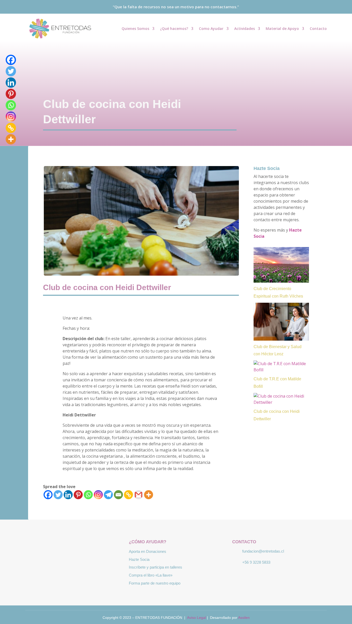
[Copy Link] (128, 494)
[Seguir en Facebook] (308, 7)
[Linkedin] (68, 494)
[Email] (118, 494)
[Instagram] (98, 494)
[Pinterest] (78, 494)
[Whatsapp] (88, 494)
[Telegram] (108, 494)
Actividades (244, 29)
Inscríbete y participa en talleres (155, 567)
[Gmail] (138, 494)
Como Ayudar (211, 29)
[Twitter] (58, 494)
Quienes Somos (135, 29)
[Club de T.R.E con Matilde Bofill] (281, 366)
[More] (148, 494)
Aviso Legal (196, 617)
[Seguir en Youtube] (316, 7)
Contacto (318, 29)
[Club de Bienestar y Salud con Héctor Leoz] (281, 322)
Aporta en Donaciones (147, 551)
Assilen (244, 617)
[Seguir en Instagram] (325, 7)
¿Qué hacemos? (174, 29)
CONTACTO (244, 541)
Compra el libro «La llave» (150, 575)
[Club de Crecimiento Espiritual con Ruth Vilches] (281, 265)
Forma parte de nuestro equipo (154, 583)
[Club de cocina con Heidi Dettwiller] (281, 399)
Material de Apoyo (282, 29)
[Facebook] (48, 494)
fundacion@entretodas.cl (263, 551)
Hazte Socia (267, 168)
